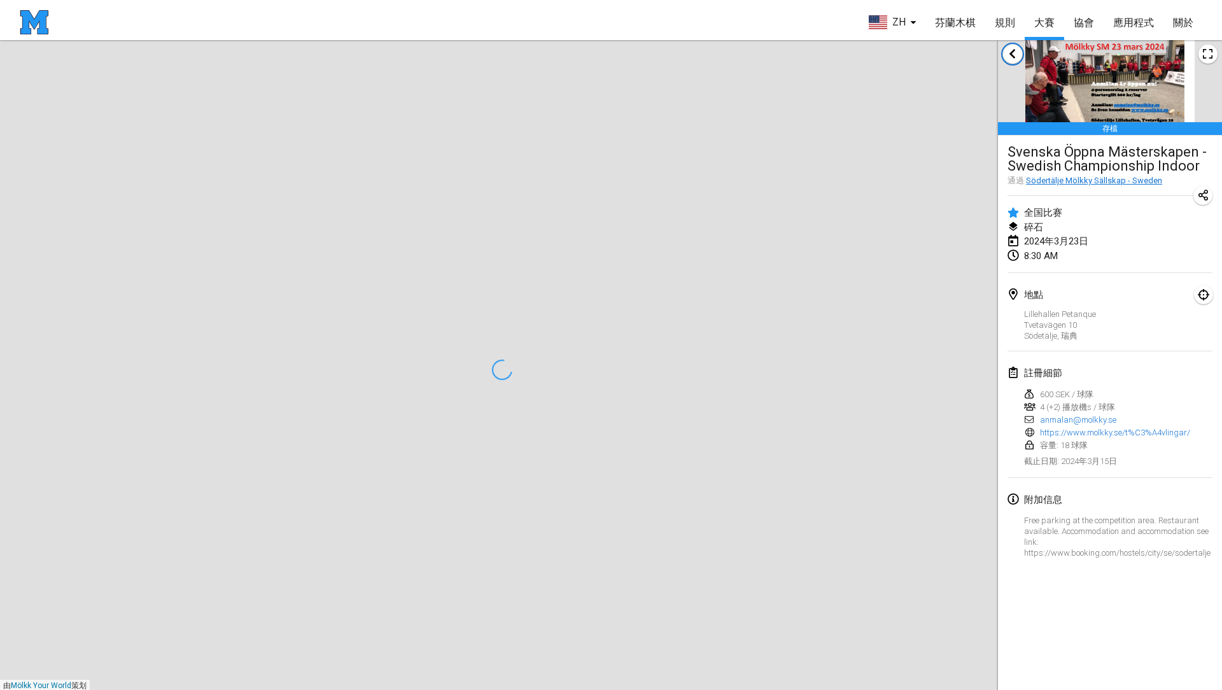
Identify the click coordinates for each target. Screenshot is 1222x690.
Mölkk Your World (41, 685)
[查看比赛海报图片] (1208, 54)
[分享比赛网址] (1202, 195)
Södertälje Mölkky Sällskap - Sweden (1094, 180)
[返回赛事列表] (1012, 54)
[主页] (34, 22)
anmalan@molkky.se (1078, 420)
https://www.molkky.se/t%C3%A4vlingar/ (1115, 432)
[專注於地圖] (1203, 294)
